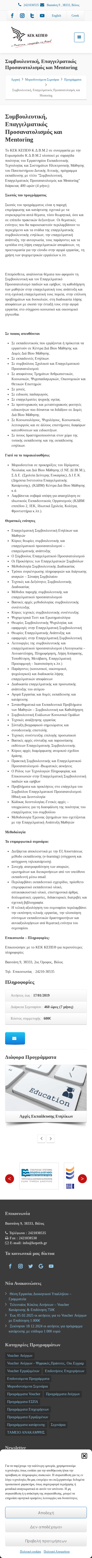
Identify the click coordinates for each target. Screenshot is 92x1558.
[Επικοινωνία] (15, 1038)
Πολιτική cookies (30, 1551)
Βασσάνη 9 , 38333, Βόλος (62, 5)
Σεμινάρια (58, 1425)
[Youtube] (42, 15)
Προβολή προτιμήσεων (46, 1540)
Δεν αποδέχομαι (46, 1526)
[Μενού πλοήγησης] (79, 37)
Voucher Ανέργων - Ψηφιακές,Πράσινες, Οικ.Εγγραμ (45, 1363)
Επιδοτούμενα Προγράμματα (28, 1379)
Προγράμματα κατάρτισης (26, 1425)
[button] (84, 1455)
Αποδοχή (46, 1512)
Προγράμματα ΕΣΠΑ (22, 1402)
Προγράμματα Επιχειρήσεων (28, 1409)
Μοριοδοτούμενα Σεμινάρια (27, 1386)
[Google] (41, 1266)
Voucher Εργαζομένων (23, 1371)
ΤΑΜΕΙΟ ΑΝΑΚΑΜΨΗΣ (26, 1432)
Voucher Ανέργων (19, 1356)
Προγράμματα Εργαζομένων (27, 1417)
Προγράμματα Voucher (23, 1394)
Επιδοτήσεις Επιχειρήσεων (64, 1371)
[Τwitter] (32, 15)
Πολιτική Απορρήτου (57, 1551)
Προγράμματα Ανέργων (63, 1394)
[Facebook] (12, 15)
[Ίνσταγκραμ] (22, 15)
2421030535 (31, 5)
